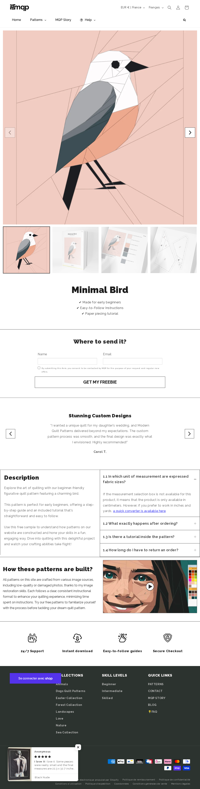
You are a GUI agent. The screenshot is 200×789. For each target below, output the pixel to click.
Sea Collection (67, 732)
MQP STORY (156, 698)
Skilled (107, 698)
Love (59, 718)
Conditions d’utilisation (68, 784)
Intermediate (112, 691)
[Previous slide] (10, 433)
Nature (61, 725)
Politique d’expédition (97, 784)
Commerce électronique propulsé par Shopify (93, 780)
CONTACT (155, 691)
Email (107, 354)
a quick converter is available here (139, 511)
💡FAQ (152, 711)
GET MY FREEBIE (100, 382)
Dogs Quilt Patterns (70, 691)
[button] (169, 7)
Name (42, 354)
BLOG (152, 704)
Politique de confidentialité (174, 779)
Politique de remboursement (138, 779)
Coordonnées (121, 784)
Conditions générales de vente (150, 784)
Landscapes (65, 711)
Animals (62, 684)
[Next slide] (189, 433)
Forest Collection (69, 704)
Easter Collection (69, 698)
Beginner (109, 684)
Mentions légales (180, 784)
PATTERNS (156, 684)
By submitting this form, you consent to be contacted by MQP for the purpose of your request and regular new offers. (100, 370)
